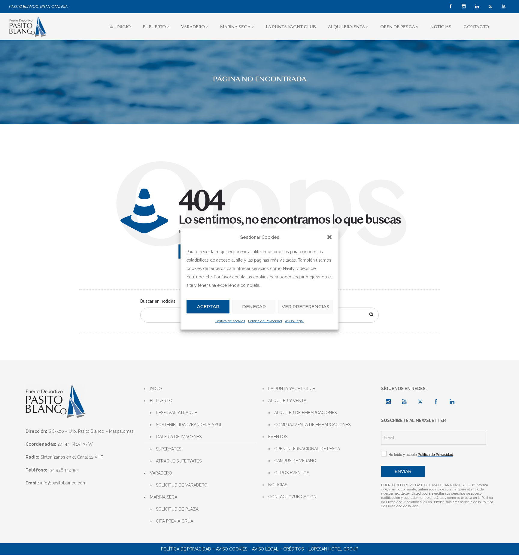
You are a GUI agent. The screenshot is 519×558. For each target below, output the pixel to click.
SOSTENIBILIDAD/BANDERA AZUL (189, 424)
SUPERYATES (168, 449)
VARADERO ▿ (194, 27)
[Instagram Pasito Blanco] (388, 401)
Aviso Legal (294, 321)
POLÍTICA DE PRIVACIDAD (186, 549)
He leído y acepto (420, 455)
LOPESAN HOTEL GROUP (333, 549)
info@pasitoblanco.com (63, 483)
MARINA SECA (163, 497)
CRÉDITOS (293, 549)
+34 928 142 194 (63, 470)
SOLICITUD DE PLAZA (177, 509)
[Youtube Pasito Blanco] (404, 401)
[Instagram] (463, 6)
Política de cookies (230, 321)
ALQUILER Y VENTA (287, 400)
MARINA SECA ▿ (237, 27)
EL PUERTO (161, 400)
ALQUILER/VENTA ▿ (348, 27)
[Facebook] (450, 6)
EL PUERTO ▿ (156, 27)
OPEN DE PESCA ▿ (399, 27)
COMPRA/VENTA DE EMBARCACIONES (312, 424)
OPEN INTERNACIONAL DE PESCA (307, 448)
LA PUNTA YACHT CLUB (291, 27)
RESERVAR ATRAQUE (176, 412)
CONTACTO (476, 27)
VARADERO (161, 473)
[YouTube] (503, 6)
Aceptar (208, 306)
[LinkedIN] (477, 6)
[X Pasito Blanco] (420, 401)
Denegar (254, 306)
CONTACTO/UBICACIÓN (292, 496)
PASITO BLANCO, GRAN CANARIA (38, 6)
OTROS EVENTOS (291, 472)
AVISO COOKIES (231, 549)
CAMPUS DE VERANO (295, 460)
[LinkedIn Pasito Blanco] (452, 401)
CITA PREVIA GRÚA (174, 521)
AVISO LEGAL (265, 549)
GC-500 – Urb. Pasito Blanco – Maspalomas (91, 431)
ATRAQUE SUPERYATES (179, 461)
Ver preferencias (305, 306)
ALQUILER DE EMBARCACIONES (305, 412)
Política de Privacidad (265, 321)
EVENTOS (277, 436)
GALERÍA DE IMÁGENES (179, 436)
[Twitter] (490, 6)
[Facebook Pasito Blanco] (436, 401)
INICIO (124, 27)
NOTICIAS (440, 27)
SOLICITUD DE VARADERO (182, 485)
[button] (329, 237)
